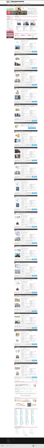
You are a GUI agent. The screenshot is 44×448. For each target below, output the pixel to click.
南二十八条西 (17, 423)
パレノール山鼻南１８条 (18, 245)
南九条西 (27, 419)
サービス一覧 (11, 445)
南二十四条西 (17, 422)
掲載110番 (8, 441)
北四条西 (27, 411)
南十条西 (33, 419)
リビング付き (24, 432)
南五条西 (16, 418)
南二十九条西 (22, 423)
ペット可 (23, 431)
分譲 (30, 430)
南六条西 (27, 418)
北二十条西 (27, 414)
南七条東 (33, 418)
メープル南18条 (18, 313)
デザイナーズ (17, 430)
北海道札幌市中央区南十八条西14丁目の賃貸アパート (22, 54)
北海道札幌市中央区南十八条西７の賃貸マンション (20, 278)
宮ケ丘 (32, 423)
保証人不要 (17, 431)
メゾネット (24, 430)
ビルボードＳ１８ (18, 147)
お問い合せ (8, 442)
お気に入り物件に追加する (28, 51)
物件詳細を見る (34, 51)
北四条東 (22, 411)
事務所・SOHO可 (31, 432)
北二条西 (27, 410)
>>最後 (36, 37)
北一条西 (16, 410)
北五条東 (33, 411)
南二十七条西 (33, 422)
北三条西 (16, 411)
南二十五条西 (22, 422)
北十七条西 (16, 414)
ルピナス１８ (16, 179)
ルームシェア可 (17, 432)
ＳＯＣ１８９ (16, 87)
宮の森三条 (33, 424)
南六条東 (22, 418)
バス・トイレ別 (31, 431)
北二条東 (22, 410)
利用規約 (17, 393)
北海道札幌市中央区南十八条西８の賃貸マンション (20, 70)
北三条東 (33, 410)
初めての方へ (14, 439)
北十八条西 (22, 414)
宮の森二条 (27, 424)
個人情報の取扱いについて (21, 393)
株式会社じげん (8, 445)
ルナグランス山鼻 (18, 294)
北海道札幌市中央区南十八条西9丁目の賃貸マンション (22, 195)
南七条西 (16, 419)
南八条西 (22, 419)
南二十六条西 (28, 422)
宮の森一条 (22, 424)
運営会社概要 (8, 439)
